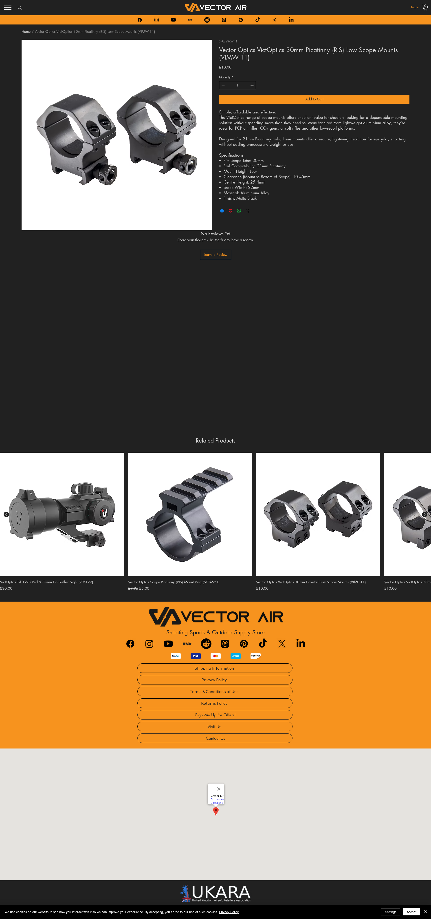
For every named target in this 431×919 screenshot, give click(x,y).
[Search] (19, 7)
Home (26, 31)
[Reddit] (207, 20)
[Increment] (252, 85)
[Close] (425, 911)
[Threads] (224, 20)
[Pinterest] (241, 20)
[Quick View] (62, 514)
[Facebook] (140, 20)
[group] (215, 522)
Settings (390, 912)
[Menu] (7, 7)
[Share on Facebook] (222, 210)
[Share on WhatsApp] (239, 210)
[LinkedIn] (291, 20)
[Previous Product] (6, 514)
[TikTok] (257, 20)
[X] (274, 20)
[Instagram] (156, 20)
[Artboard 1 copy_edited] (190, 20)
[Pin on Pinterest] (230, 210)
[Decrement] (222, 85)
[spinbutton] (237, 85)
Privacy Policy (229, 912)
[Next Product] (424, 514)
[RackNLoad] (187, 643)
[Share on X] (247, 210)
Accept (411, 912)
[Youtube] (173, 20)
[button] (425, 7)
